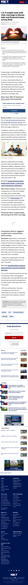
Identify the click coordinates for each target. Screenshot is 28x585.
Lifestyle (4, 316)
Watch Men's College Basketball (5, 557)
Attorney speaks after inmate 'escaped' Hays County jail (10, 448)
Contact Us (3, 516)
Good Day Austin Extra (6, 503)
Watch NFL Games (5, 546)
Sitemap (2, 490)
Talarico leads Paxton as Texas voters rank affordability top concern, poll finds (16, 398)
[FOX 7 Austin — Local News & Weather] (5, 2)
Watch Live (22, 2)
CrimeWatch (15, 495)
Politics (2, 484)
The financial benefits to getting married (10, 42)
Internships (3, 522)
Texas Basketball (4, 539)
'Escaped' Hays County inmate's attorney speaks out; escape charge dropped (9, 359)
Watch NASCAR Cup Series (5, 553)
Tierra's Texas (4, 497)
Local (2, 480)
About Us (3, 512)
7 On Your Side (16, 497)
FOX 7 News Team (5, 519)
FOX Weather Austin (5, 502)
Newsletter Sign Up (5, 517)
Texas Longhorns (4, 533)
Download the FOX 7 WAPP (17, 517)
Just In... (3, 350)
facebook (9, 570)
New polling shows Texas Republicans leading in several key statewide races (17, 403)
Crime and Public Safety (4, 487)
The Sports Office (4, 500)
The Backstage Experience (4, 508)
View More (23, 350)
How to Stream (4, 495)
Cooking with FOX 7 (17, 483)
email (19, 570)
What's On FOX (4, 514)
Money (17, 22)
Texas (2, 483)
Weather (15, 512)
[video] (23, 431)
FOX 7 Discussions (17, 505)
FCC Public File (4, 525)
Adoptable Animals (17, 486)
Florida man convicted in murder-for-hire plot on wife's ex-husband (9, 365)
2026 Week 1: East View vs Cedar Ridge (9, 436)
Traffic (2, 481)
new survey (5, 72)
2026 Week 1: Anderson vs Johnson (8, 430)
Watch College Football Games (6, 549)
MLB (2, 536)
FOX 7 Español (4, 499)
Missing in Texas (16, 503)
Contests (15, 488)
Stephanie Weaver (5, 22)
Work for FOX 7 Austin (5, 520)
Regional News (17, 531)
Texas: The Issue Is (17, 500)
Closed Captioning (5, 523)
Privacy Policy (15, 343)
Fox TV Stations (12, 22)
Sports (3, 531)
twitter (11, 570)
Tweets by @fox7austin (5, 473)
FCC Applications (4, 526)
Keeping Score (16, 481)
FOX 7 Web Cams (16, 522)
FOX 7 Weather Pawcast (16, 515)
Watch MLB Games (5, 550)
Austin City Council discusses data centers (9, 441)
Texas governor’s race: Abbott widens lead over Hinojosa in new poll (16, 387)
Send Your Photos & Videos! (17, 520)
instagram (14, 570)
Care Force (15, 502)
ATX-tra (14, 506)
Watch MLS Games (5, 563)
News (11, 316)
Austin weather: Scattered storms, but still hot (9, 454)
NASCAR (3, 538)
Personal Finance (18, 312)
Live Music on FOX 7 (17, 484)
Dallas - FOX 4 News (17, 533)
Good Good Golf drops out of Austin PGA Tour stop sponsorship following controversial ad (17, 409)
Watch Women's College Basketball (5, 560)
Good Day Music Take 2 (5, 506)
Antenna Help (4, 528)
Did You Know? (16, 525)
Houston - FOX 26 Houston (17, 536)
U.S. (10, 312)
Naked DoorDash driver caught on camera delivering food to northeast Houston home (10, 376)
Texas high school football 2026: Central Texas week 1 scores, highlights (9, 353)
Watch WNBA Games (5, 562)
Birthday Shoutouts (17, 480)
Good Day (16, 478)
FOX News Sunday (5, 489)
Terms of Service (15, 344)
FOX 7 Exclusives (17, 494)
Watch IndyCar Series (5, 555)
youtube (16, 570)
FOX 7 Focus (15, 499)
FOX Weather (16, 524)
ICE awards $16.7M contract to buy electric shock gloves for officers (9, 370)
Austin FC (3, 535)
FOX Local (4, 494)
